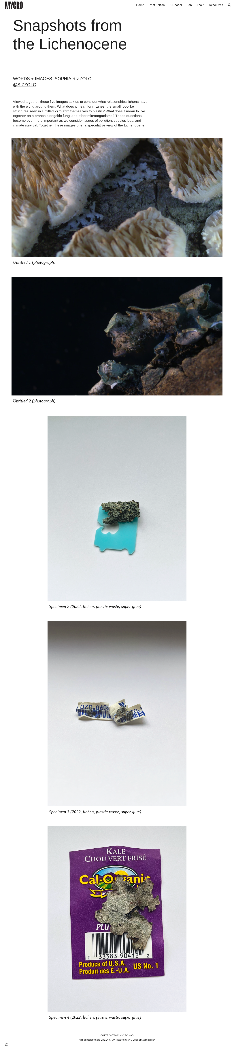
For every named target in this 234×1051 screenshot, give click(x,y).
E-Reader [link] (175, 5)
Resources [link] (216, 5)
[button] (229, 5)
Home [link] (140, 5)
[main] (72, 35)
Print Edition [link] (157, 5)
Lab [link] (189, 5)
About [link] (200, 5)
